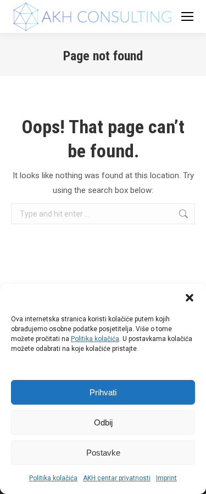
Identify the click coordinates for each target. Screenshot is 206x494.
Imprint (166, 478)
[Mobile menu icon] (187, 16)
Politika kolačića (95, 339)
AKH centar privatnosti (117, 478)
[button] (189, 297)
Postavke (103, 452)
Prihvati (103, 392)
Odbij (103, 422)
